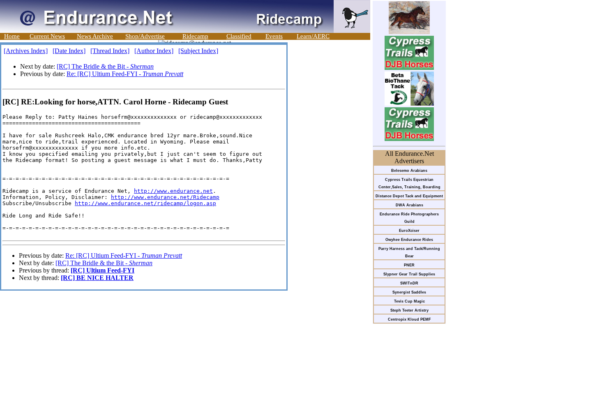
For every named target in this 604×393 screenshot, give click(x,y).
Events (274, 36)
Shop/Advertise (145, 36)
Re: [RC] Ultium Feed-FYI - (125, 73)
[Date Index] (69, 50)
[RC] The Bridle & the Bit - (105, 66)
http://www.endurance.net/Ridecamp (165, 197)
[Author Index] (153, 50)
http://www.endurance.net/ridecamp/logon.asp (145, 203)
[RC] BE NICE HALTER (97, 277)
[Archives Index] (26, 50)
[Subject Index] (198, 50)
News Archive (95, 36)
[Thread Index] (109, 50)
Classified (238, 36)
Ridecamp (195, 36)
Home (12, 36)
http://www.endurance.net (173, 191)
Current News (47, 36)
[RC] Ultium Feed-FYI (102, 270)
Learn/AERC (313, 36)
